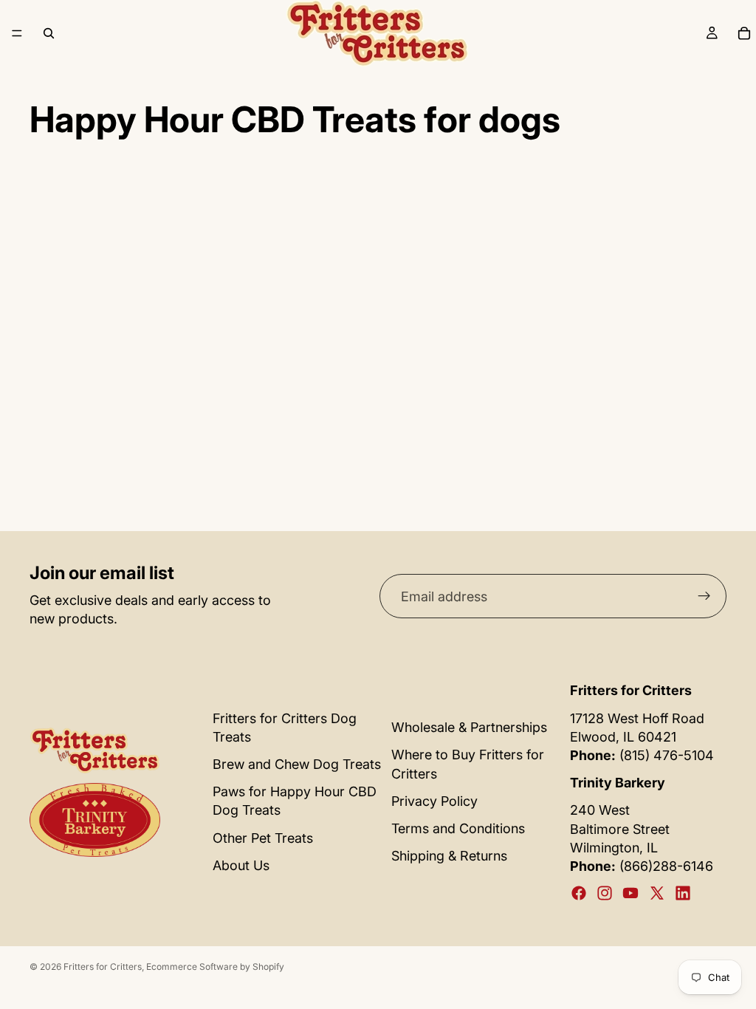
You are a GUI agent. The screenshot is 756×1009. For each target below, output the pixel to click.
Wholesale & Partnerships (469, 727)
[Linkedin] (683, 893)
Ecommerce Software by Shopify (215, 966)
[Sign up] (704, 596)
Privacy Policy (434, 801)
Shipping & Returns (449, 855)
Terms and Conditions (458, 828)
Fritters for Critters (102, 966)
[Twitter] (657, 893)
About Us (241, 865)
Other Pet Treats (263, 838)
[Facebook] (579, 893)
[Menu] (17, 33)
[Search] (48, 33)
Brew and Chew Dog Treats (297, 764)
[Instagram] (605, 893)
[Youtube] (630, 893)
